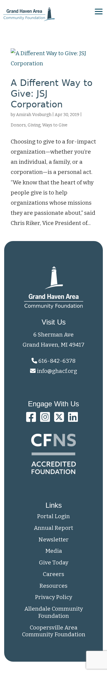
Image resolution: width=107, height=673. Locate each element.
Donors (18, 125)
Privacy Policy (53, 597)
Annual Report (53, 527)
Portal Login (53, 516)
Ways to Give (54, 125)
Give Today (53, 562)
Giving (34, 125)
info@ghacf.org (57, 371)
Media (53, 550)
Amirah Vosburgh (33, 114)
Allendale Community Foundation (53, 612)
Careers (53, 574)
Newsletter (53, 539)
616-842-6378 (56, 360)
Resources (53, 585)
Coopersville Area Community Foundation (53, 631)
